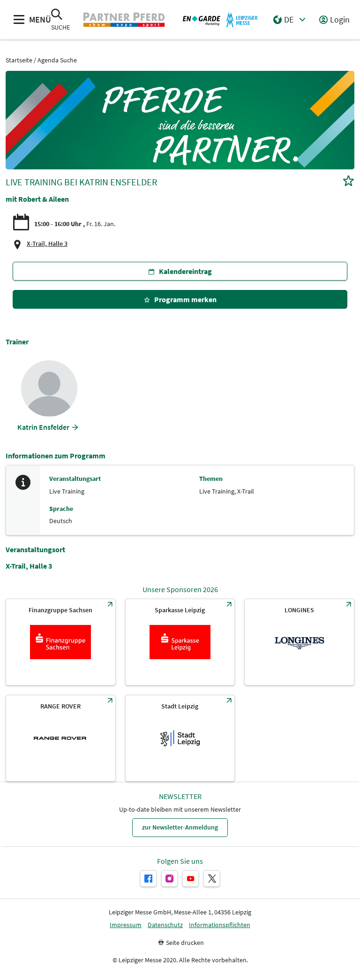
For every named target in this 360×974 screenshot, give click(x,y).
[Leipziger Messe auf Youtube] (190, 878)
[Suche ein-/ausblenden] (56, 15)
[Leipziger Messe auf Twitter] (211, 878)
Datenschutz (165, 925)
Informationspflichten (219, 925)
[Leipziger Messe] (220, 19)
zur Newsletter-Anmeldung (180, 827)
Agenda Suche (57, 60)
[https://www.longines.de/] (299, 642)
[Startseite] (123, 19)
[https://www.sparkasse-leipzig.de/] (180, 642)
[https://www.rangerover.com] (60, 738)
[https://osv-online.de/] (60, 642)
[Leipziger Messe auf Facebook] (148, 878)
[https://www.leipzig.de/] (180, 738)
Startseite (19, 60)
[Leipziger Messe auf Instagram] (169, 878)
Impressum (126, 925)
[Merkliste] (348, 182)
